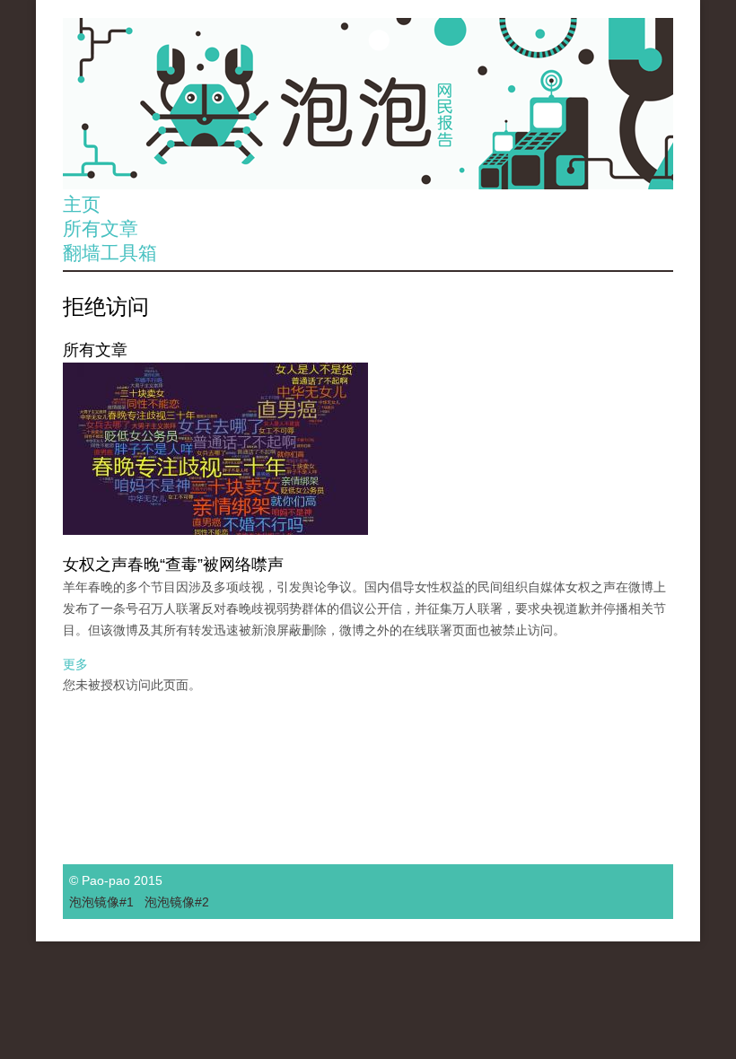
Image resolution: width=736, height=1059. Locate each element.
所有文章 (100, 228)
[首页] (368, 103)
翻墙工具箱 (110, 252)
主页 (82, 204)
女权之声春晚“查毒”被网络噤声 (173, 564)
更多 (75, 664)
